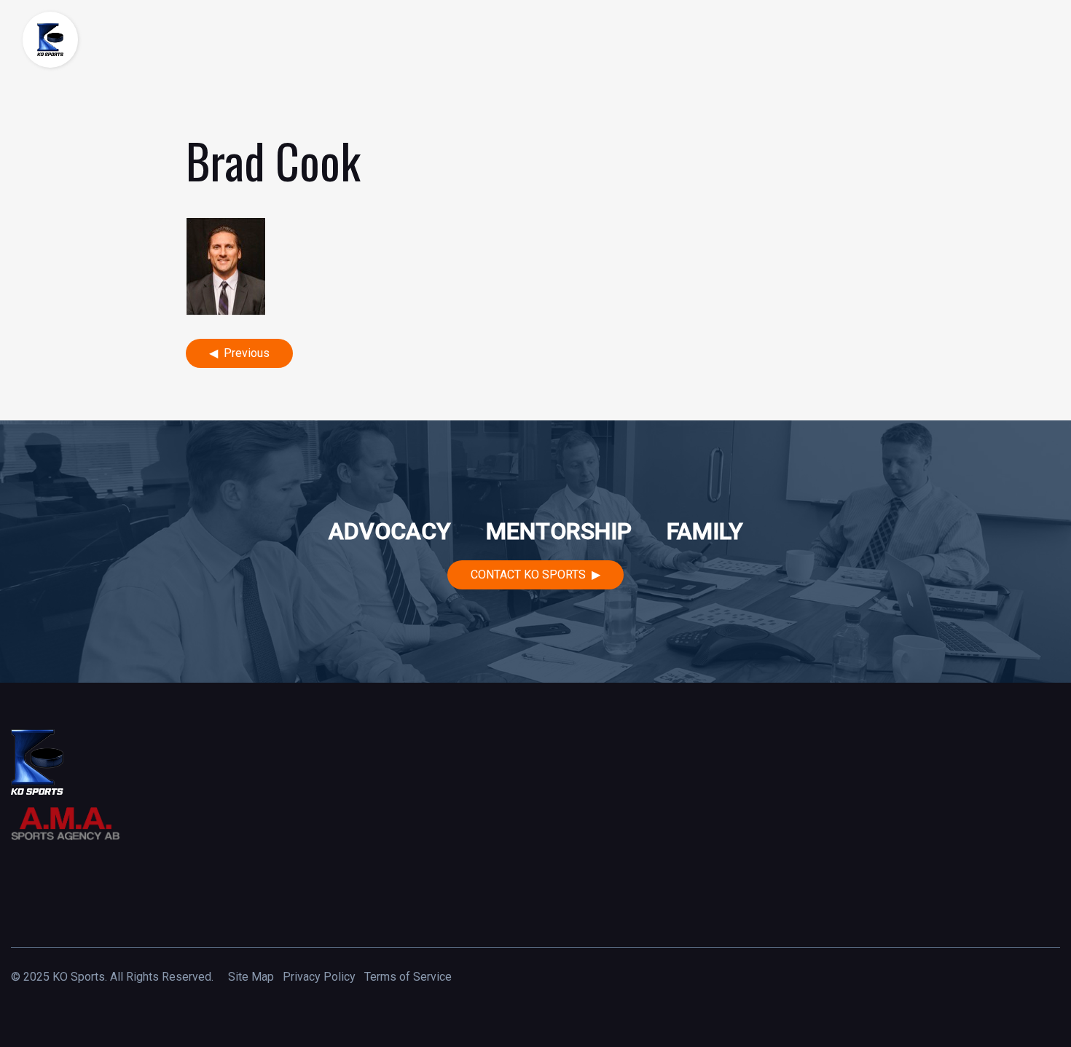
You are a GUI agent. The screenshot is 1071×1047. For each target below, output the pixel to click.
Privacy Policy (319, 977)
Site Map (251, 977)
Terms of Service (408, 977)
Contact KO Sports (528, 574)
